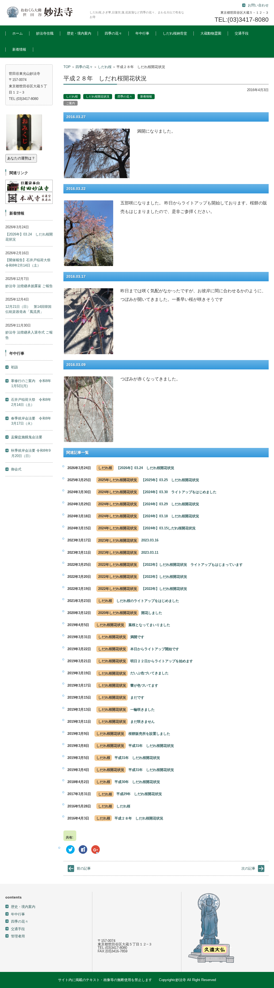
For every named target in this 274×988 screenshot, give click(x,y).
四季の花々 (113, 33)
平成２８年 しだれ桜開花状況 (139, 818)
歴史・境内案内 (79, 33)
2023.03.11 (149, 553)
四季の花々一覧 (112, 48)
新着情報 (19, 49)
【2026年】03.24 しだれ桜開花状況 (147, 468)
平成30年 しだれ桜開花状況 (137, 782)
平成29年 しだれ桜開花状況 (139, 794)
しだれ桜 (105, 67)
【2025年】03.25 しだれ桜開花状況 (172, 480)
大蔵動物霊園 (210, 33)
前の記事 (84, 868)
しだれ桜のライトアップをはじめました (147, 601)
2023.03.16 (149, 540)
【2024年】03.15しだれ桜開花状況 (170, 528)
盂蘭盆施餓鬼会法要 (26, 437)
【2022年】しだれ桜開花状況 (164, 577)
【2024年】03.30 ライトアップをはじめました (178, 492)
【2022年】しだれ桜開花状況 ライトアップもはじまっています (192, 565)
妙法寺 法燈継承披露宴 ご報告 (29, 286)
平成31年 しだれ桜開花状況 (151, 746)
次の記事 (248, 868)
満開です (137, 637)
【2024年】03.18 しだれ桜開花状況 (172, 516)
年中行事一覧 (141, 48)
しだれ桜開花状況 (97, 96)
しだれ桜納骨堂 (175, 33)
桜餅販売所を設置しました (149, 734)
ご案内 (70, 103)
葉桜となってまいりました (149, 625)
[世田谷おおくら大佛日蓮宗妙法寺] (45, 12)
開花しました (151, 613)
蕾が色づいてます (144, 685)
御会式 (16, 469)
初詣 (14, 367)
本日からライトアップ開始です (154, 649)
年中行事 (142, 33)
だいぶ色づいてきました (149, 673)
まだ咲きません (142, 722)
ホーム (17, 33)
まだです (137, 697)
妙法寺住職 (45, 33)
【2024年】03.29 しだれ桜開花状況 (172, 504)
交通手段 (242, 33)
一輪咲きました (142, 710)
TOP (67, 67)
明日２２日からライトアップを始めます (161, 661)
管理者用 (18, 936)
